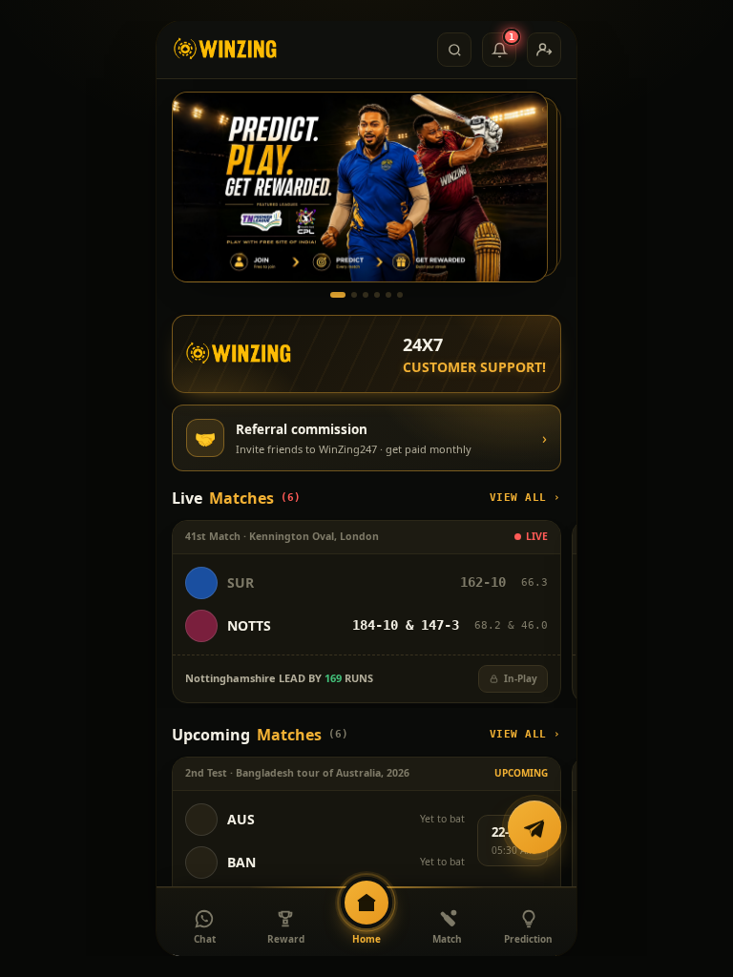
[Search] (454, 49)
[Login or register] (544, 49)
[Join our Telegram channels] (534, 829)
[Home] (226, 49)
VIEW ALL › (526, 497)
